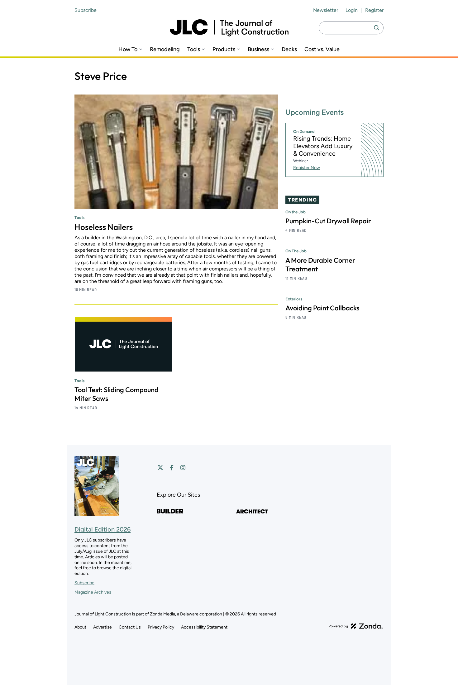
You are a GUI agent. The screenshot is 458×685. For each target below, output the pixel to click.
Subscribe (85, 10)
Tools (193, 49)
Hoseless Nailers (103, 227)
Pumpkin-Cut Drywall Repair (328, 221)
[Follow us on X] (160, 467)
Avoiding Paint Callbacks (322, 308)
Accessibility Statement (204, 627)
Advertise (102, 627)
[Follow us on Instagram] (183, 467)
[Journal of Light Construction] (229, 27)
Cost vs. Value (322, 49)
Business (258, 49)
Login (352, 10)
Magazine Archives (92, 592)
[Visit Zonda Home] (356, 626)
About (80, 627)
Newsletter (325, 10)
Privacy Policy (161, 627)
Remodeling (165, 49)
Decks (289, 49)
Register (374, 10)
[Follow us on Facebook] (171, 467)
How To (127, 49)
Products (223, 49)
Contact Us (130, 627)
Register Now (306, 167)
